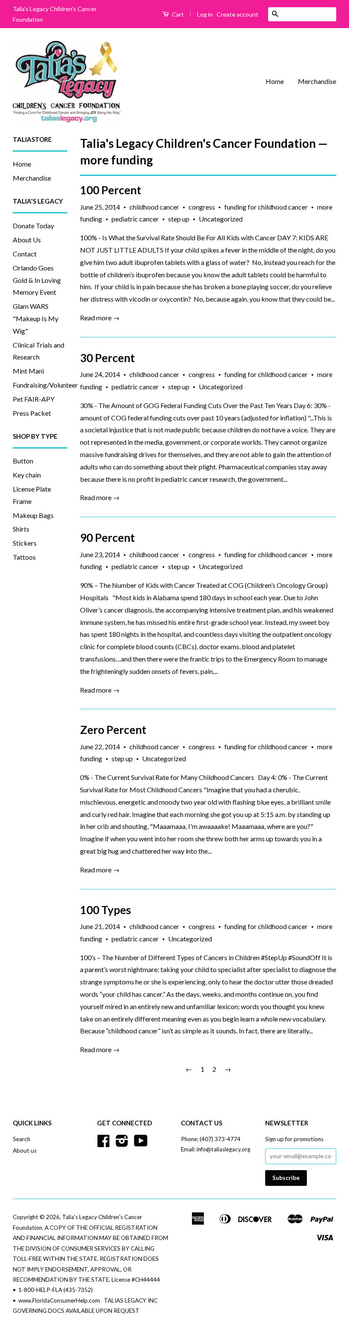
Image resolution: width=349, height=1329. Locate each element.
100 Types (105, 910)
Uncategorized (221, 219)
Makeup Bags (33, 515)
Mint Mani (28, 371)
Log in (205, 14)
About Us (27, 240)
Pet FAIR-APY (33, 399)
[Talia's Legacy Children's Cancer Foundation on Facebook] (103, 1143)
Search (21, 1139)
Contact (25, 254)
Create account (237, 14)
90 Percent (107, 537)
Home (275, 81)
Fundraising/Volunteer (45, 385)
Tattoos (24, 557)
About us (25, 1150)
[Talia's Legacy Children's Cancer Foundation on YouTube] (141, 1143)
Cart (177, 14)
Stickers (25, 543)
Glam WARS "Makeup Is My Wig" (35, 318)
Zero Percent (113, 729)
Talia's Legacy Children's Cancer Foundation (198, 143)
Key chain (27, 475)
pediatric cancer (135, 219)
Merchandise (317, 81)
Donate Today (33, 226)
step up (178, 219)
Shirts (21, 529)
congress (202, 207)
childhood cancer (154, 207)
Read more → (100, 318)
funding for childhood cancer (266, 207)
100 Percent (110, 190)
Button (23, 461)
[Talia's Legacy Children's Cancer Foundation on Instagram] (122, 1143)
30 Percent (107, 358)
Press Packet (32, 413)
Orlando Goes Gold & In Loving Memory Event (37, 280)
